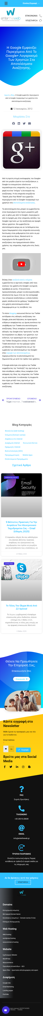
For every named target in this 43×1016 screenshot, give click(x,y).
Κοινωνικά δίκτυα (30, 443)
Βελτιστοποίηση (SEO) (14, 451)
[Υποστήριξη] (40, 20)
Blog (12, 95)
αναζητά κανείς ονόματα (22, 280)
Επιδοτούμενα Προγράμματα (16, 459)
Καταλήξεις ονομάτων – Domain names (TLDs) (19, 918)
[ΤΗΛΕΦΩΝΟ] (22, 808)
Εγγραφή (24, 750)
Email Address (8, 741)
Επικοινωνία (31, 16)
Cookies (20, 1010)
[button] (6, 3)
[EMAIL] (22, 828)
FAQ (21, 795)
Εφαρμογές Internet (12, 447)
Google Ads (7, 983)
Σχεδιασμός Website (10, 955)
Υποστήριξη (31, 20)
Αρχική (6, 95)
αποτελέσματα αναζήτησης (24, 203)
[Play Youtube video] (21, 264)
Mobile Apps (27, 455)
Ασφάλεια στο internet (13, 439)
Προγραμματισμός (12, 455)
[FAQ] (22, 789)
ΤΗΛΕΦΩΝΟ (21, 814)
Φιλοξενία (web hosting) (14, 431)
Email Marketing (8, 987)
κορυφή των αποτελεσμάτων (18, 353)
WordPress (6, 959)
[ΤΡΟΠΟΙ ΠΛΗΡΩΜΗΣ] (21, 847)
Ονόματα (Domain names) (15, 435)
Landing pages (8, 990)
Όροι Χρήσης (11, 1010)
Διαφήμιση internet (12, 443)
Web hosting (7, 934)
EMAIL (21, 834)
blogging (12, 313)
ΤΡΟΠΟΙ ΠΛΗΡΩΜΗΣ (21, 854)
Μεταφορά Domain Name (11, 914)
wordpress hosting (9, 938)
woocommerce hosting (10, 942)
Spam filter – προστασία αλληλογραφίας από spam (20, 970)
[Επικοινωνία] (40, 15)
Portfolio (6, 994)
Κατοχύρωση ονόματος (11, 910)
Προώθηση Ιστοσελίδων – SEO (13, 966)
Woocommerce (8, 962)
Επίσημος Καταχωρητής (11, 922)
